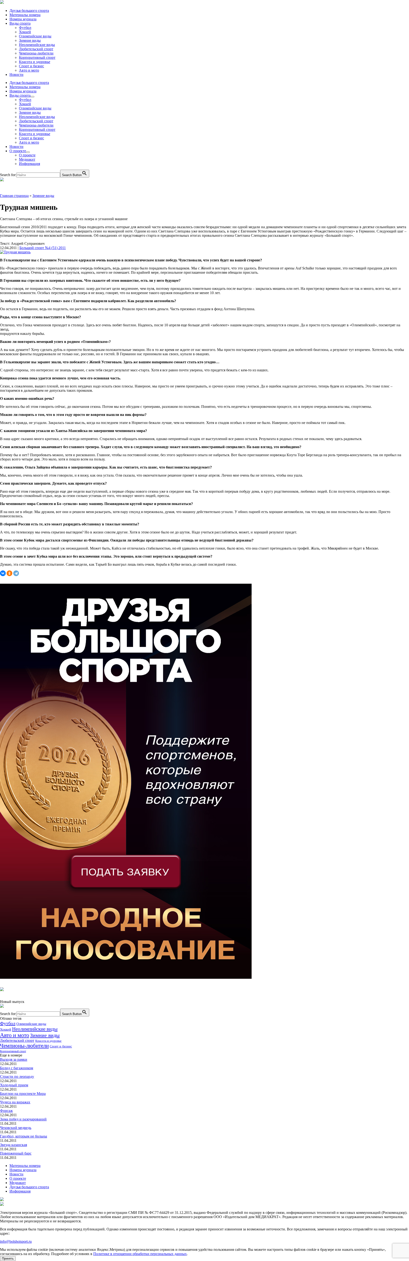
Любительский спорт (36, 49)
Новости (16, 75)
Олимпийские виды (35, 36)
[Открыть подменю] (32, 96)
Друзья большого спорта (29, 11)
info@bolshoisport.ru (16, 1241)
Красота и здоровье (34, 62)
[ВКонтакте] (3, 573)
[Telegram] (16, 573)
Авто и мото (29, 70)
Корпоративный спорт (37, 57)
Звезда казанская (13, 1145)
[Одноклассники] (9, 573)
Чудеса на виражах (15, 1102)
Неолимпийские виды (37, 45)
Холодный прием (14, 1085)
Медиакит (27, 159)
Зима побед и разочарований (23, 1119)
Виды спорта (20, 23)
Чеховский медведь (15, 1128)
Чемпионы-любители (36, 53)
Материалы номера (24, 15)
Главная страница (14, 196)
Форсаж (6, 1111)
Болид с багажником (16, 1068)
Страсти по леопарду (17, 1076)
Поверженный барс (15, 1153)
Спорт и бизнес (31, 66)
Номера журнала (22, 19)
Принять (8, 1258)
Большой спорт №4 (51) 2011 (42, 248)
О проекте (17, 151)
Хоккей (25, 32)
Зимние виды (30, 40)
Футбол (25, 28)
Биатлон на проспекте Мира (23, 1094)
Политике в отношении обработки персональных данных (140, 1254)
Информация (29, 164)
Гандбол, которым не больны (23, 1136)
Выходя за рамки (13, 1059)
